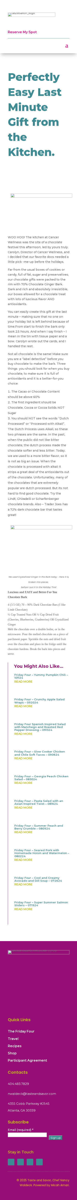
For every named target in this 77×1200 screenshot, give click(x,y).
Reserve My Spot (22, 32)
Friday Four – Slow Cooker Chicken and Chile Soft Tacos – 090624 (39, 753)
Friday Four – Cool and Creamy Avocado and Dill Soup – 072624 (38, 879)
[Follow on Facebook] (11, 1162)
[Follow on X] (20, 1162)
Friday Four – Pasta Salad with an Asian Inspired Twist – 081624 (38, 802)
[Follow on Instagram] (30, 1162)
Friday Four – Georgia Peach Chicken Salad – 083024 (41, 778)
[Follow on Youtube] (39, 1162)
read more (23, 681)
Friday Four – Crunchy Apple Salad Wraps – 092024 (39, 701)
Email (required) (20, 1130)
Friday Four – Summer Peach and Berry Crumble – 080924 (38, 827)
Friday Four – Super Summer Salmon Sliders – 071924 (41, 904)
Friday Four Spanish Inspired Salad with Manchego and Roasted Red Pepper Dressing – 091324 (40, 727)
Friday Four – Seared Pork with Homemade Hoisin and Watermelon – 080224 (41, 853)
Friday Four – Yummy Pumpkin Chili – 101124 (41, 676)
